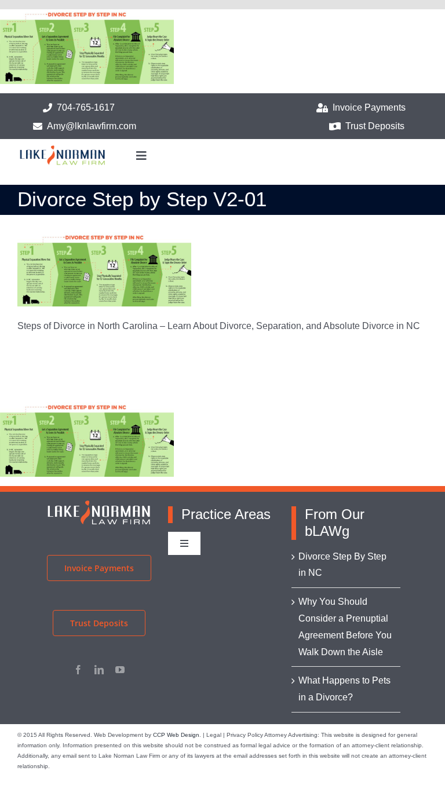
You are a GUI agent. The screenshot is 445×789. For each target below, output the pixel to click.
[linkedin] (99, 669)
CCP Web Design (176, 735)
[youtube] (120, 669)
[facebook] (78, 669)
